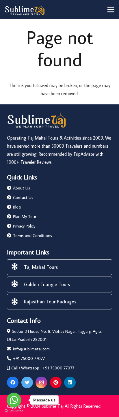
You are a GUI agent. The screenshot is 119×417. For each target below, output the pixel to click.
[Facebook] (12, 382)
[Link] (25, 9)
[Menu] (111, 9)
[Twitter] (27, 382)
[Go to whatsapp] (14, 400)
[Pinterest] (56, 382)
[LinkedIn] (70, 382)
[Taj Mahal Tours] (17, 267)
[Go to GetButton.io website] (14, 411)
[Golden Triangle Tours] (17, 284)
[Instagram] (41, 382)
